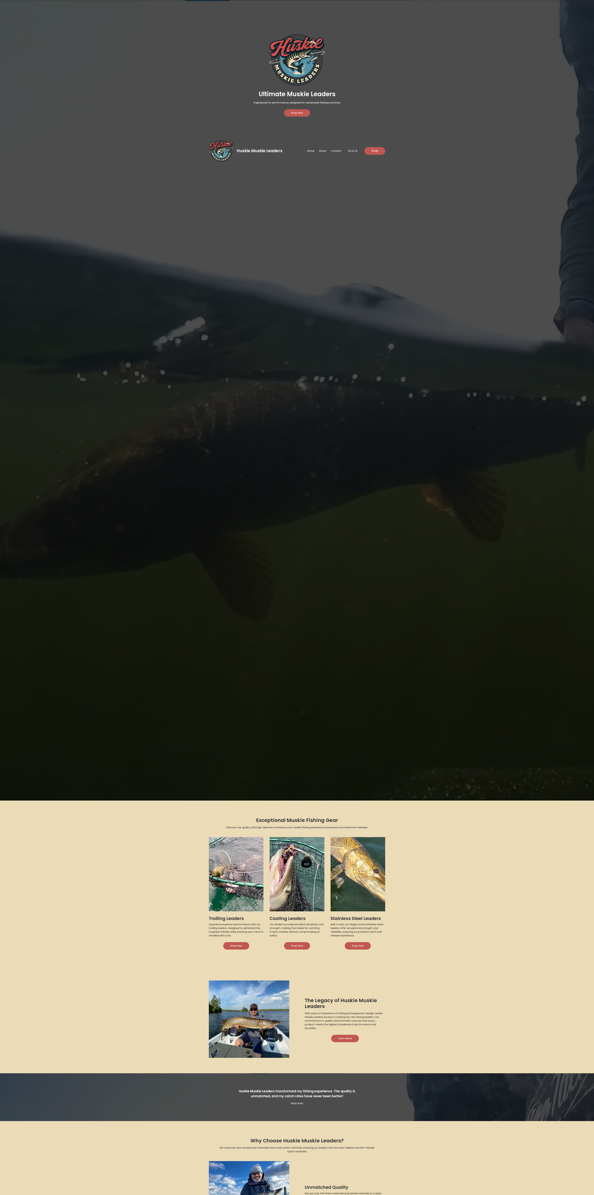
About (322, 151)
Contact (336, 151)
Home (310, 151)
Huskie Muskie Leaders (259, 151)
